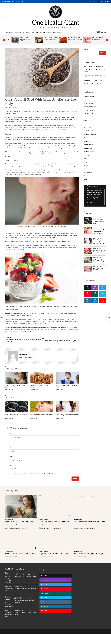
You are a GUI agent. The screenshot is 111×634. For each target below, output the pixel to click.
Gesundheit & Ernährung (90, 134)
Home (6, 32)
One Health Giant (55, 22)
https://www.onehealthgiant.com (26, 357)
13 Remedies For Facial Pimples (98, 269)
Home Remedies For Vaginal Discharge (88, 553)
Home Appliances (88, 155)
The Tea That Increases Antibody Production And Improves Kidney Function (24, 600)
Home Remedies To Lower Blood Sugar (93, 83)
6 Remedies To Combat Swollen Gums (95, 38)
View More (89, 202)
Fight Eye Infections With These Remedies (55, 553)
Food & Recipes (87, 124)
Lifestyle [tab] (22, 569)
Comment (13, 434)
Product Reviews (88, 172)
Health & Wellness (56, 32)
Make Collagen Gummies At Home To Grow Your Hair (99, 241)
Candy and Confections (89, 110)
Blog (85, 99)
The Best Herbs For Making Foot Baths (93, 80)
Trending (86, 179)
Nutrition (28, 32)
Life (41, 32)
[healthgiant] (13, 356)
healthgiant (14, 107)
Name (12, 448)
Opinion (86, 168)
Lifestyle (86, 162)
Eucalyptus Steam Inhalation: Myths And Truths (22, 39)
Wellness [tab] (14, 569)
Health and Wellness (89, 151)
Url (11, 465)
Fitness (11, 32)
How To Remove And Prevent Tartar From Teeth (71, 38)
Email (11, 456)
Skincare (86, 175)
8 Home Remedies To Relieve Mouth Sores (89, 521)
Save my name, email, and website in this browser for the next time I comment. (36, 474)
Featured (86, 117)
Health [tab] (7, 569)
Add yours (30, 428)
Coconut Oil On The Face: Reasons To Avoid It (47, 38)
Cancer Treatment (88, 103)
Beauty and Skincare (19, 32)
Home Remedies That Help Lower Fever (20, 553)
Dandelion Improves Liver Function (25, 588)
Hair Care (86, 137)
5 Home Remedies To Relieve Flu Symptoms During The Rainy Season (25, 575)
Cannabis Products (88, 113)
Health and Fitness (88, 148)
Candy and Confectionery (90, 106)
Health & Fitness (35, 32)
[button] (4, 40)
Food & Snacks (47, 32)
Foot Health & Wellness (89, 131)
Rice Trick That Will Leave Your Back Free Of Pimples (99, 231)
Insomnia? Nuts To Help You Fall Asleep (54, 521)
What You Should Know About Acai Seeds (94, 66)
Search (86, 49)
